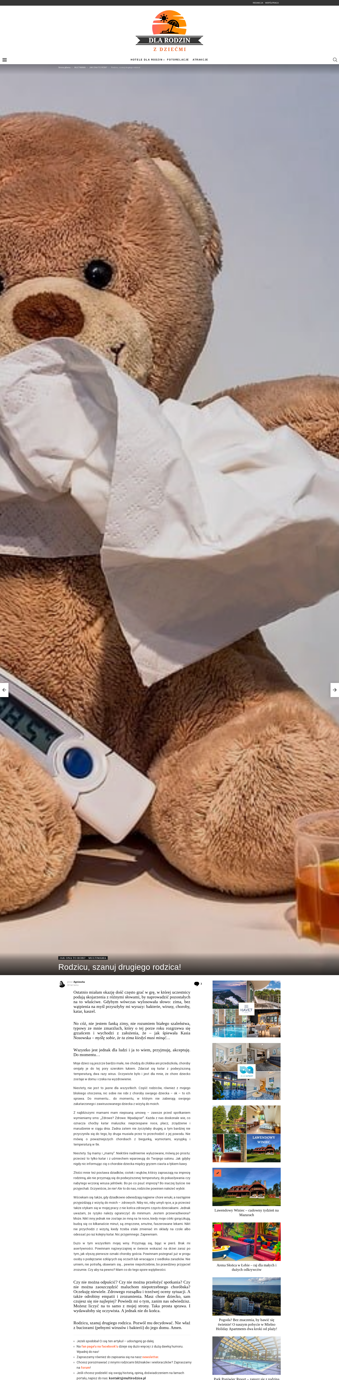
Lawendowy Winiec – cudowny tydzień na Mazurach (247, 1212)
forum (85, 1367)
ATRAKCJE (200, 59)
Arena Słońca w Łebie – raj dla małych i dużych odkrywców (246, 1267)
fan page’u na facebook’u (99, 1346)
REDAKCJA (258, 3)
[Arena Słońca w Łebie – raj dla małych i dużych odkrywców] (246, 1241)
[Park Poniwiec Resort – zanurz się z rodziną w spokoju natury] (246, 1355)
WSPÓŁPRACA (272, 3)
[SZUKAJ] (335, 59)
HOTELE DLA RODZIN (146, 59)
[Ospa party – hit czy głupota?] (4, 690)
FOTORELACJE (178, 59)
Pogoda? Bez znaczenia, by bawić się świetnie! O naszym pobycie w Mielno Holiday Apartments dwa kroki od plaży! (246, 1324)
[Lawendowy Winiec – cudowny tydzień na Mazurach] (246, 1187)
